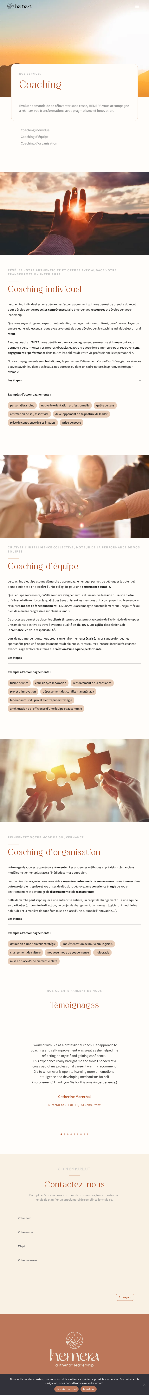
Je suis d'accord (66, 1389)
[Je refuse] (144, 1385)
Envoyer (125, 1297)
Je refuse (88, 1389)
